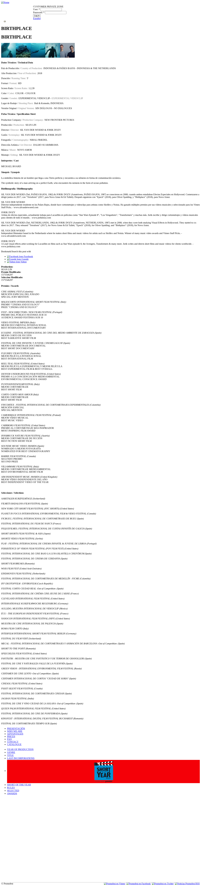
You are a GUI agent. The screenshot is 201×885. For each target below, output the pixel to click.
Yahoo (23, 262)
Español (37, 18)
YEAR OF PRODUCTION (20, 749)
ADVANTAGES (15, 734)
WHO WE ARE (14, 731)
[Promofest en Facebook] (138, 883)
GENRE (11, 752)
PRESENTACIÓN (16, 728)
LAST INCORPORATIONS (20, 758)
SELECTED (13, 790)
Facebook (28, 256)
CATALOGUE (14, 744)
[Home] (5, 2)
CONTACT (12, 741)
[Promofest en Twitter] (163, 883)
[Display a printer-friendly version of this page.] (5, 21)
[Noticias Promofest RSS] (187, 883)
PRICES (11, 736)
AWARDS (12, 793)
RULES (11, 787)
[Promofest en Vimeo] (114, 883)
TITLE (10, 755)
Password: (38, 12)
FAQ (9, 739)
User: (36, 9)
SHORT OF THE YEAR (19, 784)
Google (25, 259)
